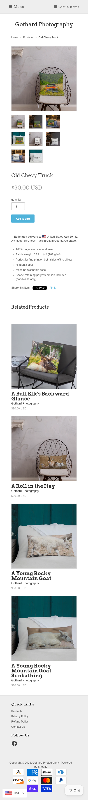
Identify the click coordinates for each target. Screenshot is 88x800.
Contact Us (18, 726)
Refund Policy (19, 721)
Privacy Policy (19, 716)
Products (16, 711)
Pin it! (52, 287)
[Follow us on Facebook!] (15, 745)
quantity (16, 199)
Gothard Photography (44, 24)
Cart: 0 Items (68, 7)
